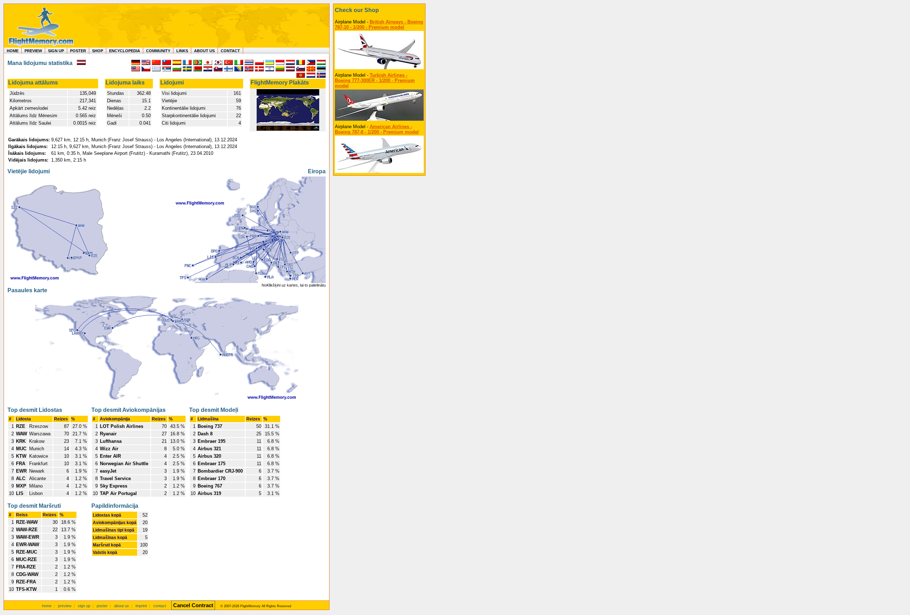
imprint (141, 606)
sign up (84, 606)
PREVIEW (33, 51)
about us (121, 606)
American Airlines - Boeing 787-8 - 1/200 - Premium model (377, 129)
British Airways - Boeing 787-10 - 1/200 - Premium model (379, 24)
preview (64, 606)
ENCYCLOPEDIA (124, 51)
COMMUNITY (158, 51)
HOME (12, 51)
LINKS (182, 51)
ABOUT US (204, 51)
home (47, 606)
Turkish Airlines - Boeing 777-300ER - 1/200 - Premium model (375, 80)
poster (102, 606)
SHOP (97, 51)
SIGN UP (56, 51)
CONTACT (230, 51)
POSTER (78, 51)
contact (159, 606)
